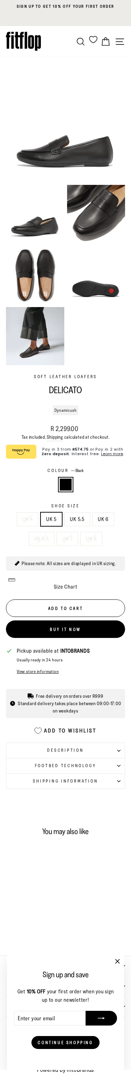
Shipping (55, 437)
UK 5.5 (77, 519)
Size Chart (66, 586)
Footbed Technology (65, 765)
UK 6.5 (41, 538)
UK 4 (27, 519)
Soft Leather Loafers (65, 376)
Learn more (112, 454)
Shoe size (65, 505)
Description (65, 750)
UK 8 (91, 538)
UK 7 (67, 538)
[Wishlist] (93, 39)
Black (66, 485)
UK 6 (103, 519)
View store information (38, 671)
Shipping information (65, 781)
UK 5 (51, 519)
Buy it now (65, 629)
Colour (65, 470)
